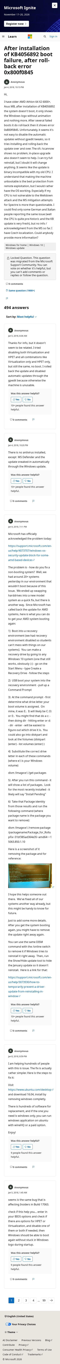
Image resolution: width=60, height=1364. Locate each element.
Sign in (53, 36)
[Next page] (51, 1300)
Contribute (9, 1344)
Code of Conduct (12, 1354)
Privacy (22, 1344)
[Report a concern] (7, 298)
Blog (47, 1340)
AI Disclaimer (10, 1340)
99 (44, 1300)
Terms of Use (44, 1349)
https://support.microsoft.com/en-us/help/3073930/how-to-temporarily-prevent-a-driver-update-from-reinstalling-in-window (30, 987)
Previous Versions (31, 1340)
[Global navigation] (3, 36)
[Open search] (45, 36)
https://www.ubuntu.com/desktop (29, 1089)
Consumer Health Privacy (17, 1349)
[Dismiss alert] (54, 5)
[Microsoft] (30, 36)
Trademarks (34, 1354)
